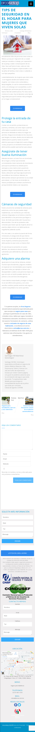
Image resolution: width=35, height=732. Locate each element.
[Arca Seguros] (10, 3)
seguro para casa (21, 311)
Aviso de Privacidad (19, 725)
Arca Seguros (26, 306)
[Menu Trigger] (30, 3)
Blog (29, 33)
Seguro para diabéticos (17, 685)
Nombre (17, 604)
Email (17, 612)
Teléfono (17, 621)
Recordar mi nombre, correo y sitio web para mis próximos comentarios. (17, 473)
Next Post (25, 404)
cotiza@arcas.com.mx (21, 328)
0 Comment (18, 33)
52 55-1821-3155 (17, 692)
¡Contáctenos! (17, 108)
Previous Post (9, 403)
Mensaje (17, 629)
